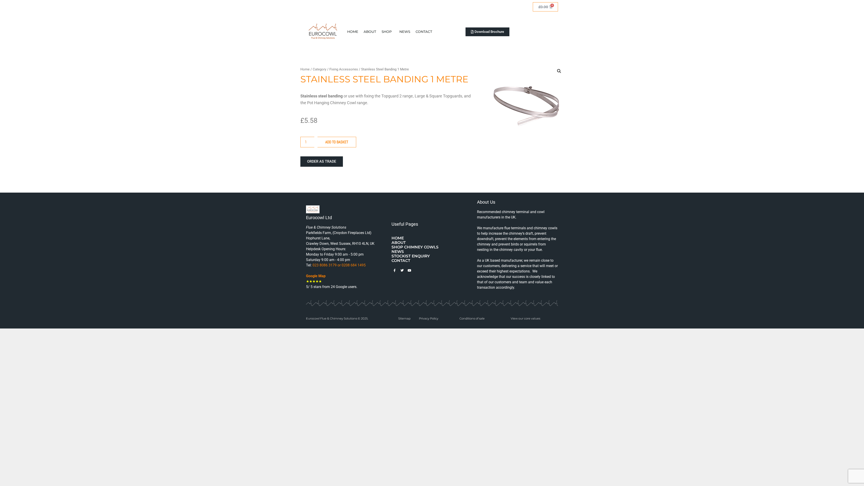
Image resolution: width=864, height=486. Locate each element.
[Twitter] (402, 270)
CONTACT (424, 31)
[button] (559, 71)
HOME (352, 31)
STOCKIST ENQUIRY (411, 256)
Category (319, 69)
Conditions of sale (472, 318)
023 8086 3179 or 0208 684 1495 (339, 265)
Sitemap (404, 318)
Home (305, 69)
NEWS (404, 31)
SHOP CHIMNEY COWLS (415, 247)
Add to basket (336, 142)
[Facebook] (395, 270)
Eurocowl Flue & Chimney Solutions (332, 318)
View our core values (525, 318)
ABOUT (370, 31)
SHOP (387, 31)
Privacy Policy (428, 318)
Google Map (316, 276)
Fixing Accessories (343, 69)
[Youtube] (409, 270)
